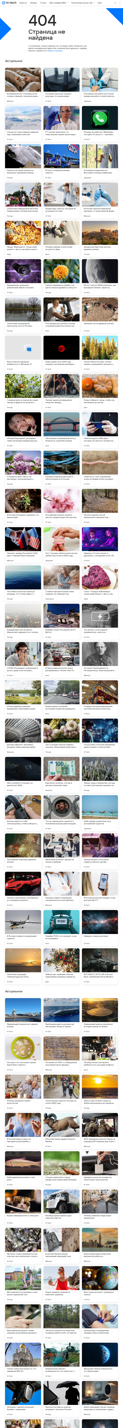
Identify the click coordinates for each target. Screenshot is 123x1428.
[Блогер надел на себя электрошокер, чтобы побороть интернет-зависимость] (23, 813)
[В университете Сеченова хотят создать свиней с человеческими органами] (23, 86)
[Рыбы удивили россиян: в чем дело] (23, 1399)
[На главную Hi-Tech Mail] (10, 3)
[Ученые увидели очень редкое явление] (23, 1158)
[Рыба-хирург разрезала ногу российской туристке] (100, 813)
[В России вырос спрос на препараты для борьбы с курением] (23, 1361)
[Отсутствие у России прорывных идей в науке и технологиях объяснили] (100, 737)
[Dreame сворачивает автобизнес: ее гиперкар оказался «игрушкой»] (23, 890)
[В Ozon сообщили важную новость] (61, 162)
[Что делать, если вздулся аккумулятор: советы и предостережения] (100, 622)
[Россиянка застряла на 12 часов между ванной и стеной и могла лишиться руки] (100, 86)
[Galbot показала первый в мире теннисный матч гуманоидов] (61, 1005)
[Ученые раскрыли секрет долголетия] (23, 1322)
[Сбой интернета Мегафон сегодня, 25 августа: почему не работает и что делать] (100, 430)
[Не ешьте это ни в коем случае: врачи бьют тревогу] (23, 1284)
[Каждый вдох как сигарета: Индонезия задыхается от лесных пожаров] (23, 622)
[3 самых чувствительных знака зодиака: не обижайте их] (61, 583)
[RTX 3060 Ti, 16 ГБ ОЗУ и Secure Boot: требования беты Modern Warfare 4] (100, 966)
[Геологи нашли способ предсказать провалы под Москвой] (100, 507)
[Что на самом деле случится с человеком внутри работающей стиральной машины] (61, 813)
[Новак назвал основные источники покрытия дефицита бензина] (61, 698)
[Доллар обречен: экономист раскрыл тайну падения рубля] (23, 737)
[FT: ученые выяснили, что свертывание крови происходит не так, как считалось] (61, 124)
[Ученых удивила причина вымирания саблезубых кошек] (23, 698)
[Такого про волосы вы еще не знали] (61, 1043)
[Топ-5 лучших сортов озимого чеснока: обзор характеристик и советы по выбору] (61, 737)
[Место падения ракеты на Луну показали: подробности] (61, 1081)
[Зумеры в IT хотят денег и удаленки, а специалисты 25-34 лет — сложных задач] (100, 545)
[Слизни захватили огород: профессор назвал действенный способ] (61, 1399)
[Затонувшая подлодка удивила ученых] (23, 851)
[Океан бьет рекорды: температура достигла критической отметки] (23, 966)
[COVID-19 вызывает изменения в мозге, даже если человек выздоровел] (23, 660)
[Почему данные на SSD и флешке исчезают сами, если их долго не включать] (23, 1119)
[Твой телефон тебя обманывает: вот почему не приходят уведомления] (23, 1043)
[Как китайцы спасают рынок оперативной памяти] (23, 1196)
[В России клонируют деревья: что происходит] (23, 507)
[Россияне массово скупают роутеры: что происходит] (61, 86)
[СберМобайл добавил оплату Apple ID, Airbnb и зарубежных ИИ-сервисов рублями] (100, 1081)
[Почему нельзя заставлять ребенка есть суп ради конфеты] (100, 1284)
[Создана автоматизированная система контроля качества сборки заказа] (100, 698)
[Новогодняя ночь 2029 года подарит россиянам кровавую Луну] (61, 354)
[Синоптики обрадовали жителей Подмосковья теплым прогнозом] (23, 200)
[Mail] (3, 3)
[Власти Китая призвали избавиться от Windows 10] (23, 354)
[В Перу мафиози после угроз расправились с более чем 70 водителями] (61, 660)
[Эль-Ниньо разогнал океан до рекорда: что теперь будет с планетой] (23, 583)
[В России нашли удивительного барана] (61, 1361)
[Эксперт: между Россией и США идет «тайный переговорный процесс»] (23, 545)
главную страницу (54, 51)
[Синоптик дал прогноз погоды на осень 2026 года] (61, 1322)
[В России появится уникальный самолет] (23, 928)
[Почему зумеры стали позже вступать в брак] (61, 239)
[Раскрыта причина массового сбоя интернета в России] (61, 468)
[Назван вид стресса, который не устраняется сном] (61, 200)
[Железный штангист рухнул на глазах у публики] (61, 851)
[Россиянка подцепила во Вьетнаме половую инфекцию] (100, 162)
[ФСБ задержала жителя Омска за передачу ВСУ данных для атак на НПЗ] (100, 1361)
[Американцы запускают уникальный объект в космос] (23, 277)
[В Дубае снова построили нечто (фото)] (61, 622)
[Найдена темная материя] (100, 928)
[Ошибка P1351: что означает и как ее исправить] (61, 928)
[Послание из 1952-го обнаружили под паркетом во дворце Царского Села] (61, 1284)
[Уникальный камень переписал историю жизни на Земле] (100, 1246)
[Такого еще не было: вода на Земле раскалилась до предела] (100, 1322)
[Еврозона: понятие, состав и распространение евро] (61, 775)
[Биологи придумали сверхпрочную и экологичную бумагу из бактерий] (100, 1119)
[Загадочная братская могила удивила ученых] (100, 239)
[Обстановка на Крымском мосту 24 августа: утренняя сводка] (61, 430)
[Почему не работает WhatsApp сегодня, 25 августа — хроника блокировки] (100, 124)
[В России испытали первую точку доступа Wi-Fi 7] (100, 890)
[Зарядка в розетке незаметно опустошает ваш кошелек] (100, 1399)
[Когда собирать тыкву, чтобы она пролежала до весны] (100, 392)
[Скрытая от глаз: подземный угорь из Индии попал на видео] (100, 468)
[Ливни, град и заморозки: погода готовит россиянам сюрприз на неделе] (100, 775)
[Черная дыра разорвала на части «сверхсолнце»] (61, 1119)
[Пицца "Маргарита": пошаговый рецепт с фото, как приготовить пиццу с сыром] (23, 239)
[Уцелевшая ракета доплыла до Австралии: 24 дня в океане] (61, 1246)
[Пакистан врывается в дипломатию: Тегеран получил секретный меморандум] (100, 1158)
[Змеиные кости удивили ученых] (100, 315)
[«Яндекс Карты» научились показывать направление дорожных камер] (100, 1043)
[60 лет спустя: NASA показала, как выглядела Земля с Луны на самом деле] (100, 277)
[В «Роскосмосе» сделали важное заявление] (100, 1005)
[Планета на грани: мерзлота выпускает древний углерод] (23, 162)
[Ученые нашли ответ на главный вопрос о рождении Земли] (23, 1081)
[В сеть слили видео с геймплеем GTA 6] (61, 1158)
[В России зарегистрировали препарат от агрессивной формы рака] (100, 200)
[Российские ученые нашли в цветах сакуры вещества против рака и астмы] (61, 507)
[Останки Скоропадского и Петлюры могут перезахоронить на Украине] (100, 660)
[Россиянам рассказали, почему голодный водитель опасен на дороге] (61, 315)
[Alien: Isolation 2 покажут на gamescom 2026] (23, 775)
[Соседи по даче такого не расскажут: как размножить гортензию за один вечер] (23, 468)
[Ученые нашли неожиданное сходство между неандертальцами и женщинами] (61, 392)
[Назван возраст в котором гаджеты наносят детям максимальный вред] (100, 851)
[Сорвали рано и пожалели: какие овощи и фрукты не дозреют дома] (23, 392)
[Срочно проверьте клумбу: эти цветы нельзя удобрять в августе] (61, 277)
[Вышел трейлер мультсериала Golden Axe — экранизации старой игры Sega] (23, 1005)
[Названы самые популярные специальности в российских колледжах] (61, 890)
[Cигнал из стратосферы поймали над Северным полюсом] (23, 124)
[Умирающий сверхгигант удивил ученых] (23, 1246)
